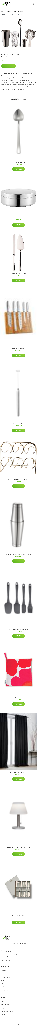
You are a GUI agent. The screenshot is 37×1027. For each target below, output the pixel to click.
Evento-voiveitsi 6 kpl (18, 915)
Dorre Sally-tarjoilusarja (18, 273)
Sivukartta (4, 1014)
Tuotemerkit (12, 54)
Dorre (18, 54)
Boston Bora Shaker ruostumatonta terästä (18, 554)
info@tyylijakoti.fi (6, 961)
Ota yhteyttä (5, 1005)
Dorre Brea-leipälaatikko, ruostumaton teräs (18, 218)
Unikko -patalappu (18, 697)
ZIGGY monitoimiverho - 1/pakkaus (18, 772)
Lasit (2, 983)
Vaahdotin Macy (18, 423)
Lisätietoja (8, 66)
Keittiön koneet (5, 977)
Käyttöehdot (5, 1008)
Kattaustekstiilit (5, 974)
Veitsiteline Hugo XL (18, 348)
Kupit (2, 980)
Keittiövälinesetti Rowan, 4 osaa (19, 629)
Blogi (2, 1001)
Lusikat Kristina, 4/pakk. (18, 162)
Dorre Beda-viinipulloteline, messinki (18, 479)
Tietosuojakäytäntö (7, 1011)
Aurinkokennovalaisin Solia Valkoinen (18, 847)
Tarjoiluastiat (5, 987)
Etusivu (3, 14)
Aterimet (3, 971)
